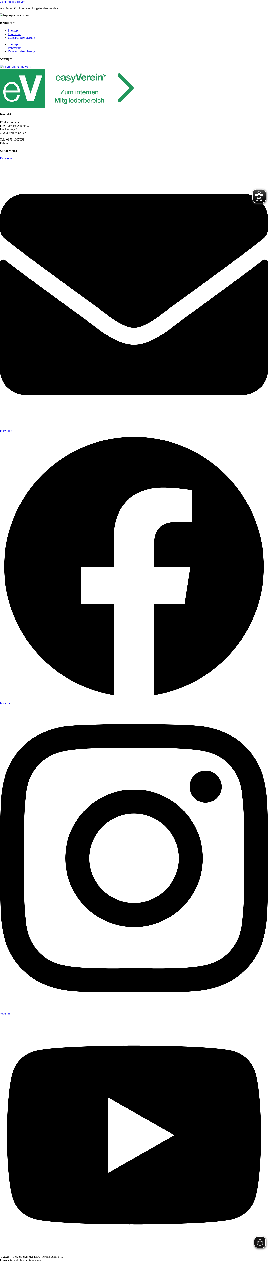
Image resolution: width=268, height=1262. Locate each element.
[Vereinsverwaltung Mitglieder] (68, 106)
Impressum (14, 34)
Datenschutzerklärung (21, 37)
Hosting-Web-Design (55, 1260)
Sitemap (13, 30)
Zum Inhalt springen (12, 1)
